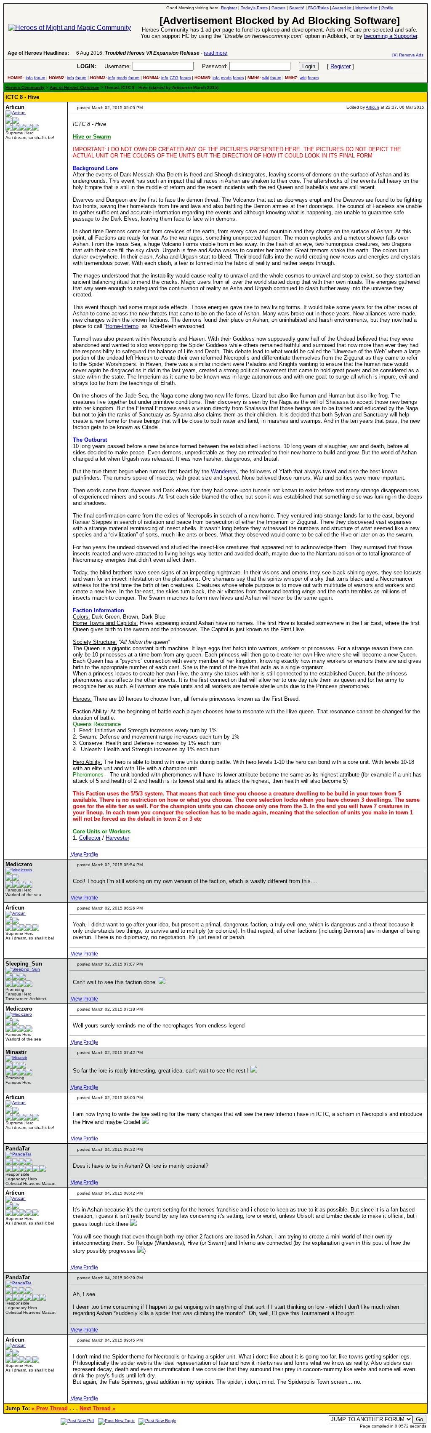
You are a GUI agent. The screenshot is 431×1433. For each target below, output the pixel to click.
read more (215, 53)
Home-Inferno (122, 326)
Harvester (117, 838)
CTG (174, 77)
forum (39, 77)
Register (340, 66)
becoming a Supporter (390, 36)
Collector (90, 838)
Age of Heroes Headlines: (38, 53)
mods (122, 77)
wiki (265, 77)
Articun (372, 107)
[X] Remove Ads (407, 55)
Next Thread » (97, 1408)
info (29, 77)
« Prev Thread (50, 1408)
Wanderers (224, 471)
